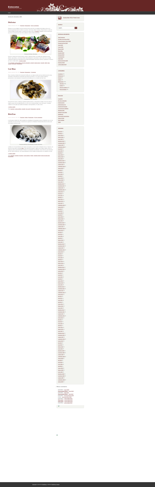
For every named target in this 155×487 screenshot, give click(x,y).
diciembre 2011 (61, 309)
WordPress (44, 484)
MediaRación (60, 114)
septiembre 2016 (61, 205)
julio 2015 (60, 232)
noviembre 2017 (61, 185)
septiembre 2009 (61, 356)
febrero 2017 (60, 201)
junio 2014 (60, 255)
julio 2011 (60, 319)
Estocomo (13, 7)
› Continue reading (22, 60)
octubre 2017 (60, 187)
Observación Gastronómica (63, 116)
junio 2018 (60, 172)
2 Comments (33, 72)
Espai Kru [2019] (61, 62)
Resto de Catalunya (63, 87)
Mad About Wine (61, 110)
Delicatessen (60, 75)
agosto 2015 (60, 230)
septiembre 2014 (61, 249)
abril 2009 (60, 366)
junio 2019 (60, 148)
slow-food (38, 108)
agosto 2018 (60, 168)
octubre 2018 (60, 164)
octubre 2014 (60, 247)
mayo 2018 (60, 174)
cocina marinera (27, 155)
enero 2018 (60, 181)
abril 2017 (60, 197)
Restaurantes (27, 25)
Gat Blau (12, 68)
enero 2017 (60, 203)
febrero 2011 (60, 329)
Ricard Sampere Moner (63, 391)
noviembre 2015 (61, 224)
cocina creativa (18, 62)
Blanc (23, 148)
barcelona (12, 62)
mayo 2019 (60, 150)
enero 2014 (60, 265)
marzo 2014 (60, 261)
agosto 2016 (60, 207)
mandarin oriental (37, 155)
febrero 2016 (60, 218)
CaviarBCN (60, 98)
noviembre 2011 (61, 311)
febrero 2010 (60, 346)
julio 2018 (60, 170)
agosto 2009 (60, 358)
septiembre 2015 (61, 228)
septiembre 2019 (61, 147)
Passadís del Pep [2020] (63, 43)
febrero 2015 (60, 240)
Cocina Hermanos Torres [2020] (64, 41)
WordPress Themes (55, 484)
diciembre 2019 (61, 141)
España (61, 85)
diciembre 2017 (61, 183)
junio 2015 (60, 234)
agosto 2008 (60, 381)
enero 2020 (60, 139)
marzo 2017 (60, 199)
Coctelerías (60, 73)
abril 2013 (60, 278)
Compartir (37, 31)
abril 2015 (60, 238)
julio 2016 (60, 209)
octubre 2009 (60, 354)
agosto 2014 (60, 251)
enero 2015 (60, 242)
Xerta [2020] (60, 45)
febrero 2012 (60, 306)
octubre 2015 (60, 226)
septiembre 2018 (61, 166)
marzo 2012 (60, 304)
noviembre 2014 (61, 245)
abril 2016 (60, 214)
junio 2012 (60, 298)
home (9, 12)
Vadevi (59, 122)
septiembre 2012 (61, 292)
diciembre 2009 (61, 350)
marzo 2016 (60, 216)
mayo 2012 (60, 300)
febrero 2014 (60, 263)
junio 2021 (60, 131)
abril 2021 (60, 133)
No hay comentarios (35, 25)
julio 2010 (60, 342)
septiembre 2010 (61, 339)
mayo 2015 (60, 236)
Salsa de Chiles (61, 118)
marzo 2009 (60, 368)
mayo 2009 (60, 364)
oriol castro (14, 63)
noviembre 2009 (61, 352)
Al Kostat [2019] (61, 54)
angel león (12, 155)
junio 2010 (60, 344)
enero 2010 (60, 348)
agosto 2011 (60, 317)
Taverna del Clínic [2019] (63, 60)
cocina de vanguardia (25, 62)
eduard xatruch (37, 62)
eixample (42, 62)
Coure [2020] (60, 47)
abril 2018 (60, 176)
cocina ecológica (18, 108)
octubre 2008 (60, 377)
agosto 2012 (60, 294)
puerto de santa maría (45, 155)
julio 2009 (60, 360)
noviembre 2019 (61, 143)
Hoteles (26, 117)
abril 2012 (60, 302)
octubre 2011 (60, 313)
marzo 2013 (60, 280)
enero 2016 (60, 220)
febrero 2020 (60, 137)
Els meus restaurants (62, 100)
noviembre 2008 (61, 375)
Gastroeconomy (61, 102)
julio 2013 (60, 273)
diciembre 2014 (61, 244)
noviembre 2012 (61, 288)
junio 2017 (60, 193)
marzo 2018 (60, 178)
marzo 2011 (60, 327)
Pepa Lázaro (60, 399)
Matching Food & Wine (62, 112)
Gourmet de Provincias (62, 106)
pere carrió (28, 108)
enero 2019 (60, 158)
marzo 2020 (60, 135)
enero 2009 (60, 372)
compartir (32, 62)
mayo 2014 (60, 257)
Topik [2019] (60, 58)
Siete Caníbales (61, 120)
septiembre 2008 (61, 379)
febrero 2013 (60, 282)
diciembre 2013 (61, 267)
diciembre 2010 (61, 333)
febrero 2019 (60, 156)
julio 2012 (60, 296)
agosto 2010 (60, 341)
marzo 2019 (60, 154)
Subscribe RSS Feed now (71, 18)
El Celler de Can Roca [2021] (63, 39)
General (59, 77)
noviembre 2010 (61, 335)
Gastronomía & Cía (62, 104)
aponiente (17, 155)
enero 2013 (60, 284)
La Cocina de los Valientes (63, 108)
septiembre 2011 (61, 315)
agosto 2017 (60, 191)
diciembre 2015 (61, 222)
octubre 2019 (60, 145)
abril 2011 (60, 325)
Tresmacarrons (61, 56)
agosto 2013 (60, 271)
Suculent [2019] (61, 52)
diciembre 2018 (61, 160)
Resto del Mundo (63, 89)
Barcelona (22, 25)
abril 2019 (60, 152)
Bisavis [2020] (61, 49)
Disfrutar (12, 22)
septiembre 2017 (61, 189)
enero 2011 (60, 331)
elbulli (46, 62)
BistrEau (12, 114)
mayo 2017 (60, 195)
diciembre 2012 (61, 286)
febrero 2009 (60, 370)
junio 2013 (60, 275)
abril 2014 (60, 259)
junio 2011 (60, 321)
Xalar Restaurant (61, 37)
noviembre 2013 (61, 269)
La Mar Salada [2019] (62, 64)
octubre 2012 (60, 290)
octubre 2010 (60, 337)
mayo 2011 (60, 323)
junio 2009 (60, 362)
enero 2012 (60, 308)
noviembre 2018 (61, 162)
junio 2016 (60, 211)
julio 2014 (60, 253)
